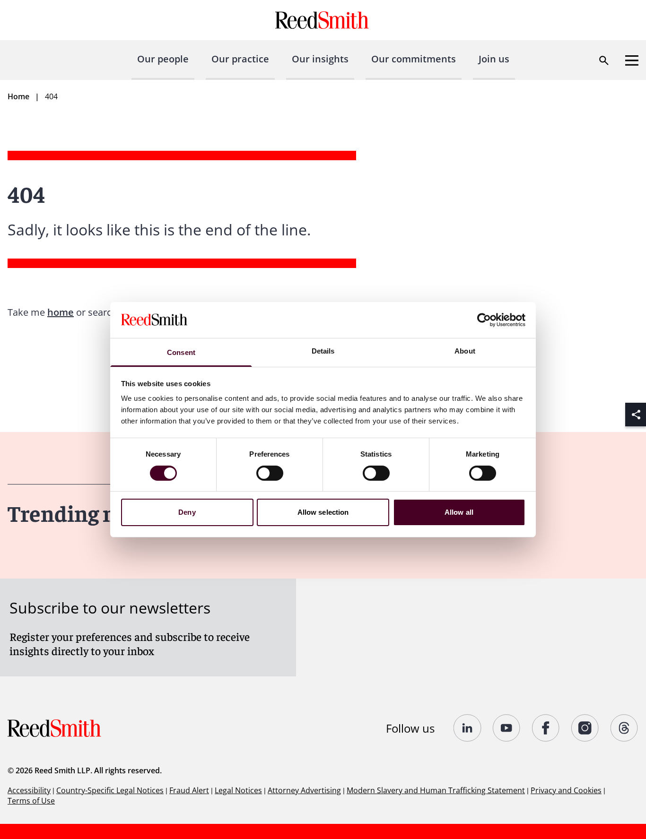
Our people (163, 58)
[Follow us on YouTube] (507, 728)
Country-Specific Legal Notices (110, 790)
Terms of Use (31, 801)
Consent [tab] (181, 352)
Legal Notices (238, 790)
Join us (494, 58)
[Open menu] (631, 60)
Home (18, 96)
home (60, 312)
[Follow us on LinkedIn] (467, 728)
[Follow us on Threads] (624, 728)
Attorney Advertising (304, 790)
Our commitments (413, 58)
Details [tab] (323, 351)
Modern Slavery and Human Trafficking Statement (436, 790)
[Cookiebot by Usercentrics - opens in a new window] (484, 320)
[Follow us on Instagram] (585, 728)
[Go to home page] (323, 20)
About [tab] (464, 351)
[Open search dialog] (604, 60)
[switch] (269, 473)
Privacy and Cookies (566, 790)
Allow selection (323, 512)
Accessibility (29, 790)
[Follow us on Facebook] (546, 728)
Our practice (240, 58)
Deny (186, 512)
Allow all (459, 512)
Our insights (320, 58)
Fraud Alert (189, 790)
